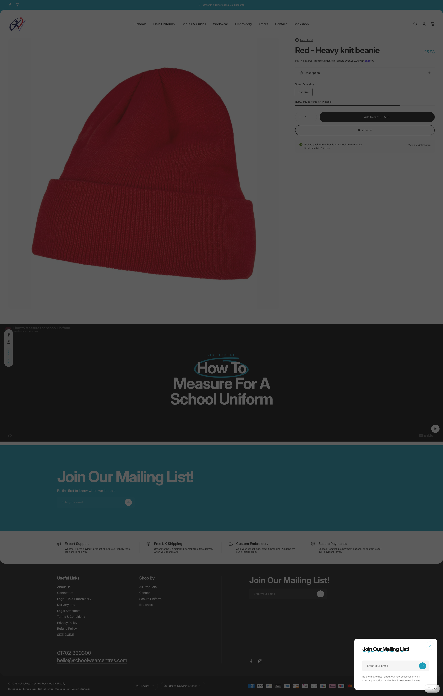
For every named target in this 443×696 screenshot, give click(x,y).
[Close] (430, 645)
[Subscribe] (422, 665)
